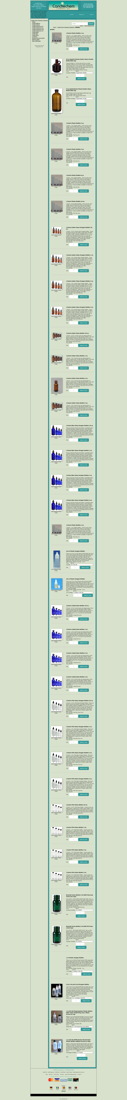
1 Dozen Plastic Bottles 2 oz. (75, 123)
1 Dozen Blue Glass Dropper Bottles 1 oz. (79, 450)
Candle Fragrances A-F (37, 26)
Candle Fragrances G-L (37, 27)
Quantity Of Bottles (70, 72)
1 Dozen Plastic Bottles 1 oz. (75, 33)
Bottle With (68, 1026)
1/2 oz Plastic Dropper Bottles (75, 579)
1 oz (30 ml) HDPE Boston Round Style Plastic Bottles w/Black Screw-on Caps (78, 1040)
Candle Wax (35, 33)
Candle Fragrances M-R (38, 29)
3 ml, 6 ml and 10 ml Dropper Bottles (77, 984)
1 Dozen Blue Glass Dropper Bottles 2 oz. (79, 475)
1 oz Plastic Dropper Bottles (75, 957)
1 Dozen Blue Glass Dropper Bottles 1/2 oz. (79, 425)
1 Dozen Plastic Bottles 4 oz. (75, 149)
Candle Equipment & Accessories (78, 1072)
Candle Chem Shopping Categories (39, 20)
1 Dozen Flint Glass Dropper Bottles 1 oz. (79, 726)
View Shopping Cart (89, 25)
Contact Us (79, 1074)
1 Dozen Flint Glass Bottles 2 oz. (76, 850)
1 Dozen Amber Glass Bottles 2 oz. (77, 378)
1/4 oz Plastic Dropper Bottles (75, 551)
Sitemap (63, 1091)
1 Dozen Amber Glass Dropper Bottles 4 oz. (79, 307)
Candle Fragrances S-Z (37, 30)
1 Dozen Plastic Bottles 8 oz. (75, 175)
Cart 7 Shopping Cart (63, 1098)
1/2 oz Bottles (69, 592)
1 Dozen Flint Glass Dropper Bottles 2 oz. (79, 752)
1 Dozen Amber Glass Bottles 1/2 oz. (77, 333)
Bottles (33, 22)
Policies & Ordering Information (70, 1074)
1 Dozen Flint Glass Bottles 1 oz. (76, 827)
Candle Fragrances (51, 1072)
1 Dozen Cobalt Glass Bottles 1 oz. (77, 629)
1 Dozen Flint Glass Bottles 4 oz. (76, 872)
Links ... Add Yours (49, 1074)
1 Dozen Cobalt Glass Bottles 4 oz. (77, 677)
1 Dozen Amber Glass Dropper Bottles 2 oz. (79, 281)
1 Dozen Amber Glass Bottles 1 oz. (77, 356)
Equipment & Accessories (38, 38)
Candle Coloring (36, 24)
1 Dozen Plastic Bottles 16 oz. (75, 201)
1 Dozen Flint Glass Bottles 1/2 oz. (77, 805)
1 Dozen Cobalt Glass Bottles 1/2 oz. (77, 605)
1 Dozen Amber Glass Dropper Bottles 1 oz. (79, 255)
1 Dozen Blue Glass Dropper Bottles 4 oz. (79, 500)
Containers (34, 36)
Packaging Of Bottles (71, 1052)
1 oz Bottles (69, 971)
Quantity (68, 564)
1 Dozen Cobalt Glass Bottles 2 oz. (77, 653)
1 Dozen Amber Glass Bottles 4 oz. (77, 403)
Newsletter (62, 1074)
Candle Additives (36, 23)
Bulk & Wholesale (36, 41)
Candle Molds (35, 32)
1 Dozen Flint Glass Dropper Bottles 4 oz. (79, 779)
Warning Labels (35, 39)
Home (81, 25)
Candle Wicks (35, 35)
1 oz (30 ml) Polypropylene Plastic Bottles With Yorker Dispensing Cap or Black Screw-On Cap (79, 1012)
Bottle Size (68, 998)
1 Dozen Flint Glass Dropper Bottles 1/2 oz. (79, 700)
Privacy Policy (56, 1074)
